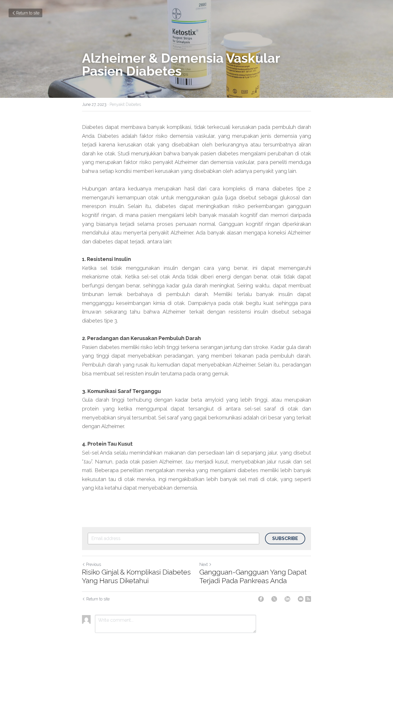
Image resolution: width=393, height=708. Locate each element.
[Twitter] (274, 599)
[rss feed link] (308, 599)
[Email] (301, 599)
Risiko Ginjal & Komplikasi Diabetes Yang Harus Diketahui (136, 576)
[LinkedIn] (287, 599)
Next (203, 564)
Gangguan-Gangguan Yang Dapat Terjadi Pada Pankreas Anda (253, 576)
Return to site (27, 13)
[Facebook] (261, 599)
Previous (93, 564)
